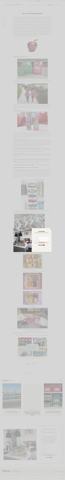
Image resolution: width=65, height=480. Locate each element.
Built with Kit (41, 245)
